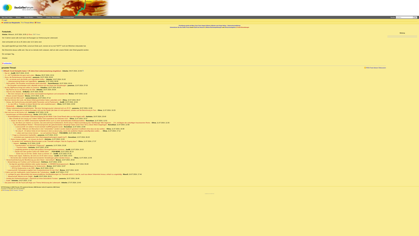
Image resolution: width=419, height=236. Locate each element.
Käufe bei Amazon (199, 27)
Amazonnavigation (230, 27)
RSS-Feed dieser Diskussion (376, 68)
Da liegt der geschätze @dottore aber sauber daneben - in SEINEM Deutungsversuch (38, 164)
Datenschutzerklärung (234, 25)
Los (415, 17)
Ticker (39, 22)
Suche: (393, 17)
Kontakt (21, 190)
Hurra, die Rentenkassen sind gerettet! (18, 77)
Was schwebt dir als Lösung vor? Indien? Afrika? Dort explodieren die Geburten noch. (38, 118)
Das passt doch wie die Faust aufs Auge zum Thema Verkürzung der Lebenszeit (32, 182)
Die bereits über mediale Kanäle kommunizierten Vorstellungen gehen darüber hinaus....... (42, 158)
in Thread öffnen (28, 22)
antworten (8, 63)
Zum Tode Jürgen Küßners (203, 25)
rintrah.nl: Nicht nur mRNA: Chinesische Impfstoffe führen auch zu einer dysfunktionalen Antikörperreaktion (48, 120)
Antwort (16, 143)
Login (5, 20)
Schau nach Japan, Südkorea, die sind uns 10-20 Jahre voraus (31, 156)
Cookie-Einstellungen (243, 27)
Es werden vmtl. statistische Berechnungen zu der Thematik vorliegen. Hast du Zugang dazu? (44, 141)
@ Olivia (29, 34)
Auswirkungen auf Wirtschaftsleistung (19, 114)
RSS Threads (14, 190)
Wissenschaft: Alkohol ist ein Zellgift (20, 176)
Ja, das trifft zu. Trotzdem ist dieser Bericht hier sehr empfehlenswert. (32, 104)
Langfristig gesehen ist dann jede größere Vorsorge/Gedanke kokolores (39, 149)
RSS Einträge (5, 190)
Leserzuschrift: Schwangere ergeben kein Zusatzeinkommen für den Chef (33, 170)
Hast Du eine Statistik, (13, 92)
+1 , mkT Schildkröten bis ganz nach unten (19, 75)
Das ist (7, 73)
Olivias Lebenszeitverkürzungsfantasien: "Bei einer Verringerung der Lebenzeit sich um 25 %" (38, 108)
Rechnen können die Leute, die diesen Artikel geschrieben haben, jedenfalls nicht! (33, 100)
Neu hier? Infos (7, 17)
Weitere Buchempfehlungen (214, 27)
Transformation (21, 147)
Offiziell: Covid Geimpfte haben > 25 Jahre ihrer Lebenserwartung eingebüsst (32, 71)
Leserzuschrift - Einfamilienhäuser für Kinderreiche (28, 166)
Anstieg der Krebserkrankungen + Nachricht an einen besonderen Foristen (32, 178)
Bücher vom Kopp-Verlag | (220, 25)
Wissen (18, 17)
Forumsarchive (68, 17)
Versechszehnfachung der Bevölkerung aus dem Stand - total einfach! (30, 160)
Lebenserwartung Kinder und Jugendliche (22, 81)
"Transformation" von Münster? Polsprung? (30, 145)
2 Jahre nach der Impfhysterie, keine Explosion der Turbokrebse (27, 172)
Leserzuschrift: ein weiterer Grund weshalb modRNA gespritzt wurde (39, 127)
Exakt (8, 180)
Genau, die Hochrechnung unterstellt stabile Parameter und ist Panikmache (32, 102)
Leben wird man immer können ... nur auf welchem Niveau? (37, 133)
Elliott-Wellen (28, 17)
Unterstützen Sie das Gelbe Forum (180, 27)
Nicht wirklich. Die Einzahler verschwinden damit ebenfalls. (26, 83)
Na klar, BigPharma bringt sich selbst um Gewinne (22, 87)
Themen (40, 17)
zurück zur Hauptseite (12, 22)
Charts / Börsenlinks (53, 17)
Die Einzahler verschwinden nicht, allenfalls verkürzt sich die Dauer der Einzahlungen (37, 85)
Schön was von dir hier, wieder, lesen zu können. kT (34, 153)
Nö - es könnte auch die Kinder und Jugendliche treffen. (25, 79)
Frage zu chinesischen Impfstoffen (24, 135)
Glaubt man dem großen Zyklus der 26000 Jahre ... (32, 151)
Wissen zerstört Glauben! (15, 96)
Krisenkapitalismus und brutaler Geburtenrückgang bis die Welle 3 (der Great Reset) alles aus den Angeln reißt (46, 116)
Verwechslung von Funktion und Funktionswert (24, 162)
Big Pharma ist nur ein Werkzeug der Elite (20, 89)
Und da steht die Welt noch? (14, 98)
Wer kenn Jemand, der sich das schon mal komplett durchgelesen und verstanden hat (37, 94)
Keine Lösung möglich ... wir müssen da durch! (27, 139)
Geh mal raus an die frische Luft (16, 112)
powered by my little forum (209, 193)
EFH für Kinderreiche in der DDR (23, 168)
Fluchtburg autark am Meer (186, 25)
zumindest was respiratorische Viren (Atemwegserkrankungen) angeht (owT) (40, 137)
